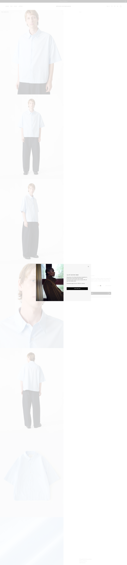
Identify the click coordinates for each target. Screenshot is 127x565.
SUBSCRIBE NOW (77, 288)
